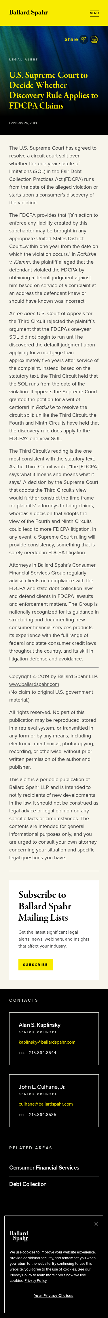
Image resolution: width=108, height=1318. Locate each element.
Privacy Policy (35, 1280)
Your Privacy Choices (53, 1295)
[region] (53, 1264)
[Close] (96, 1224)
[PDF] (94, 39)
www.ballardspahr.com (34, 684)
